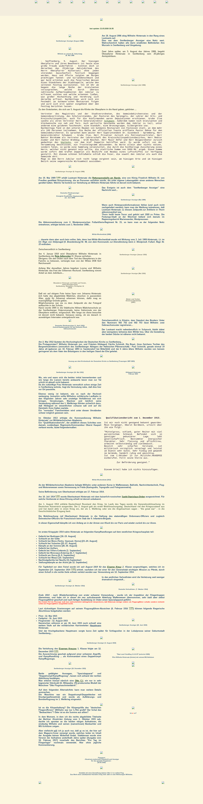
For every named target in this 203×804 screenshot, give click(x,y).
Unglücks (66, 142)
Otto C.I (79, 680)
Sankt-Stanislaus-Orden (133, 496)
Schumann (109, 121)
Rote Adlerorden (63, 256)
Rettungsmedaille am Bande (106, 178)
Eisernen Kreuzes (67, 648)
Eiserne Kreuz (114, 567)
